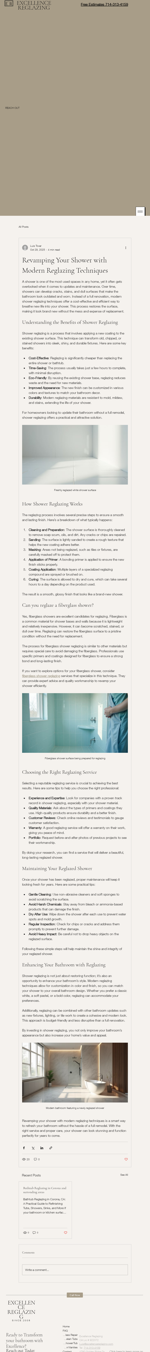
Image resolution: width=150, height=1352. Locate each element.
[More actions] (125, 247)
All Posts (24, 226)
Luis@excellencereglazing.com (96, 1333)
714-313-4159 (92, 1337)
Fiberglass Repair (70, 1334)
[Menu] (140, 211)
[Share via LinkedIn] (42, 1148)
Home (66, 1326)
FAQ (65, 1330)
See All (124, 1174)
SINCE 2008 (21, 1320)
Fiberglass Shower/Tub (70, 1342)
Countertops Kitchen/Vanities (70, 1347)
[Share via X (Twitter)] (33, 1148)
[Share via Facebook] (24, 1148)
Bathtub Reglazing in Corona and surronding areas (44, 1190)
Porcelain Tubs (70, 1338)
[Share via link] (50, 1148)
